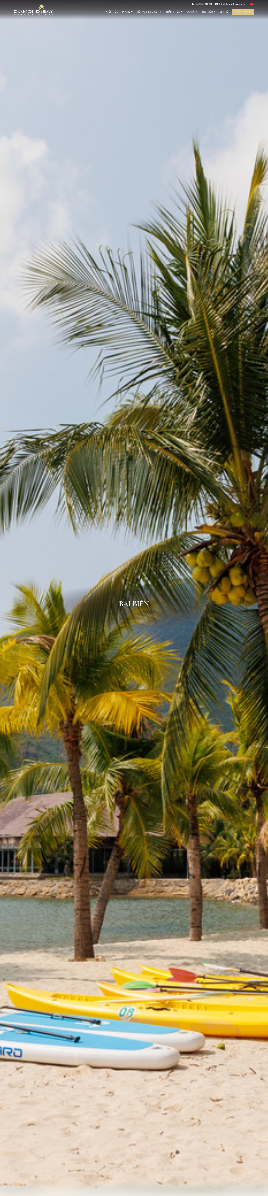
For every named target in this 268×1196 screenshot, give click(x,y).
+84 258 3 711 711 (203, 4)
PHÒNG (126, 11)
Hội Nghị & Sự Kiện (148, 11)
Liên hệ (223, 11)
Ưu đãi (191, 11)
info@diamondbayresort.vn (232, 4)
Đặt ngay (241, 12)
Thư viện (207, 11)
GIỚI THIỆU (112, 11)
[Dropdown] (132, 12)
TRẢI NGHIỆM (173, 11)
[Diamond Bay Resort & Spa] (33, 10)
